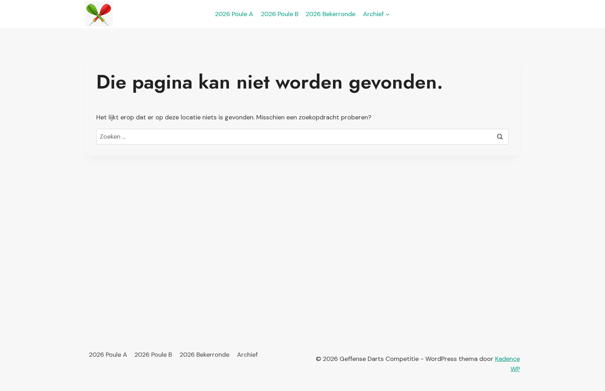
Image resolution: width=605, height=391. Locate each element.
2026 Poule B (279, 14)
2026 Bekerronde (330, 14)
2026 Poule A (234, 14)
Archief (247, 354)
